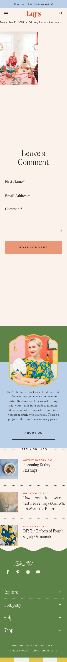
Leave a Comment (50, 22)
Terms (35, 650)
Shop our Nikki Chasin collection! (33, 4)
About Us (33, 432)
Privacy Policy (19, 650)
